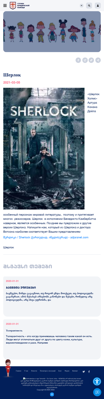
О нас (26, 371)
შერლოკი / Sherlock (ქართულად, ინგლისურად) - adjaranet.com (45, 237)
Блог (60, 371)
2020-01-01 (12, 280)
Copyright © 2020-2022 (46, 390)
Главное (18, 371)
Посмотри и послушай (47, 371)
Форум (67, 371)
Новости (34, 371)
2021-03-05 (11, 82)
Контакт (75, 371)
